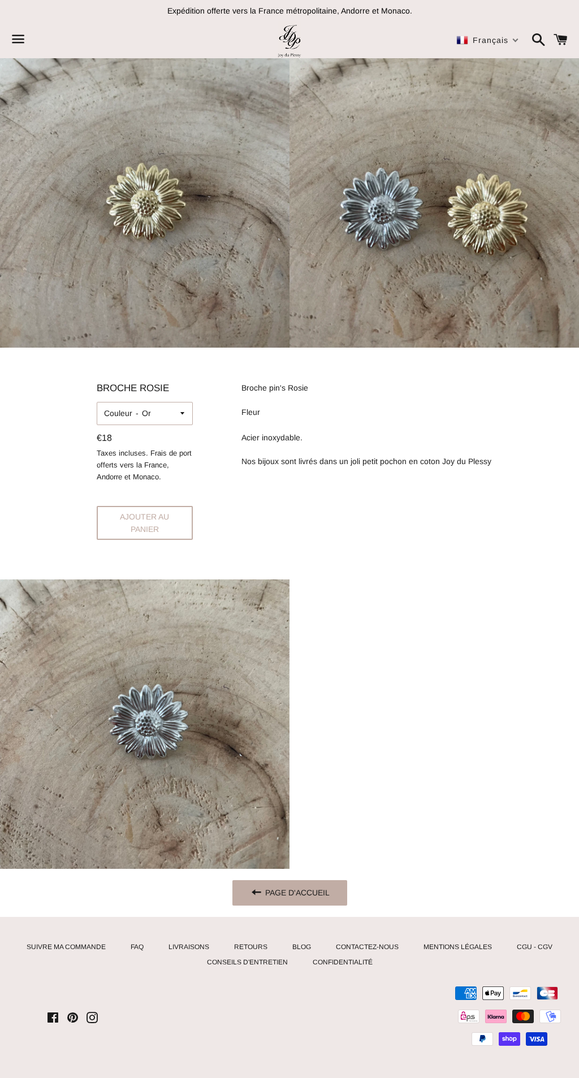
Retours (250, 947)
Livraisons (188, 947)
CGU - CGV (534, 947)
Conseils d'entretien (247, 962)
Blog (301, 947)
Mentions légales (458, 947)
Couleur (118, 413)
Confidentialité (343, 962)
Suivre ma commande (66, 947)
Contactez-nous (367, 947)
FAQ (137, 947)
